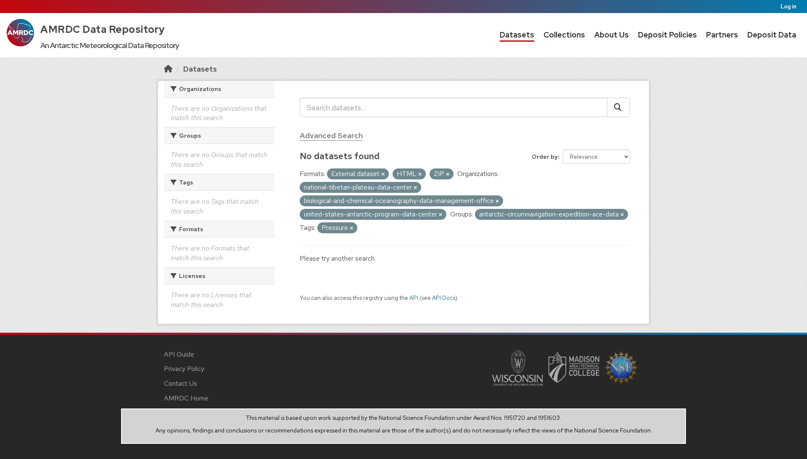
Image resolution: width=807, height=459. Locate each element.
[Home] (168, 69)
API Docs (443, 298)
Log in (788, 6)
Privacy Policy (184, 368)
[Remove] (383, 174)
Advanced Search (331, 135)
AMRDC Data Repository (102, 29)
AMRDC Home (186, 398)
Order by (545, 156)
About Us (611, 35)
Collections (564, 35)
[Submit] (618, 107)
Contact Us (180, 383)
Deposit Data (771, 35)
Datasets (517, 35)
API (413, 298)
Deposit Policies (667, 35)
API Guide (179, 354)
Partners (722, 35)
